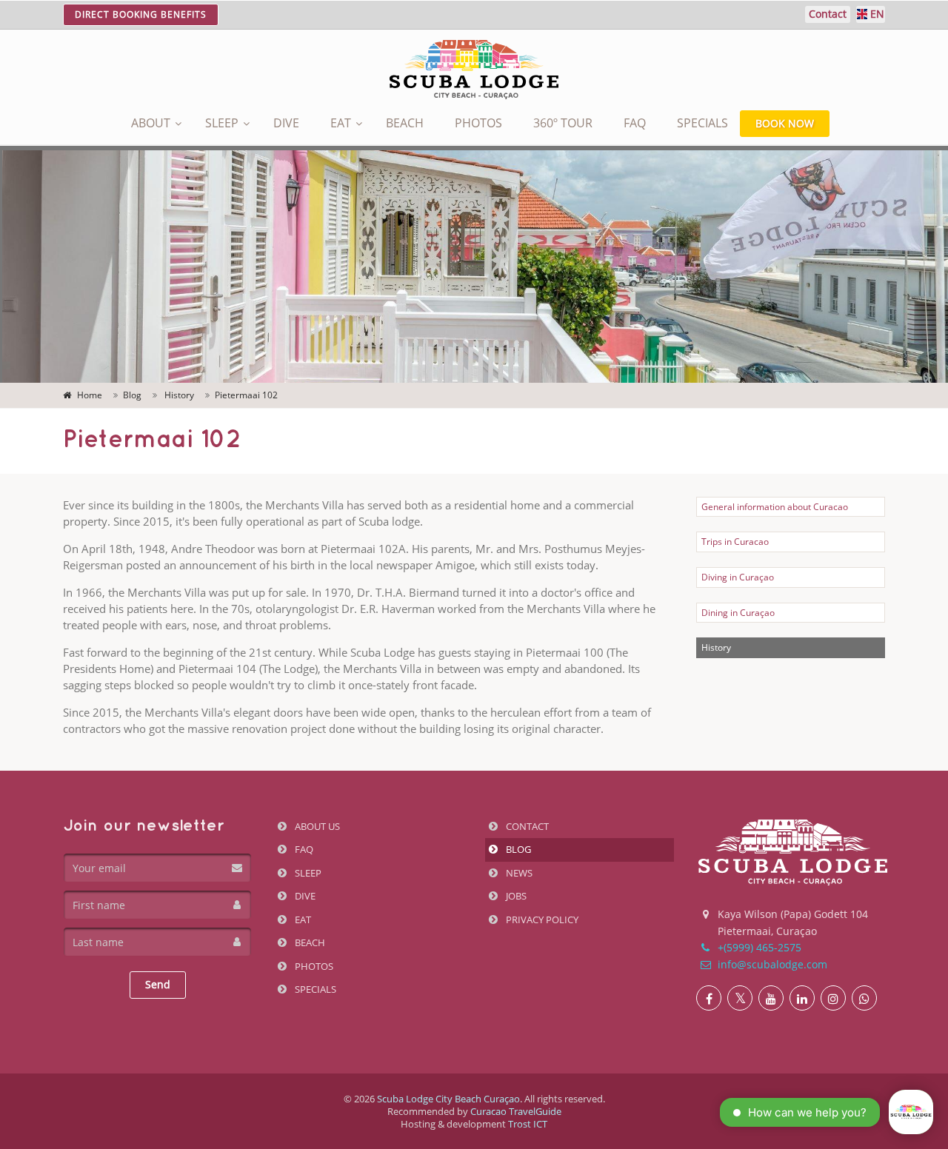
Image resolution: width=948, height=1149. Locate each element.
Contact (526, 826)
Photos (478, 123)
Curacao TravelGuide (515, 1111)
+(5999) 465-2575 (758, 947)
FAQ (635, 123)
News (518, 873)
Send (157, 984)
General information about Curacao (774, 506)
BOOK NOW (784, 123)
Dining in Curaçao (738, 612)
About (150, 123)
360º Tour (562, 123)
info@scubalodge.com (771, 964)
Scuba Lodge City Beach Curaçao (448, 1098)
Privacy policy (541, 919)
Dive (286, 123)
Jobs (515, 895)
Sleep (221, 123)
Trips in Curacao (735, 541)
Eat (340, 123)
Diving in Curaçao (737, 577)
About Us (316, 826)
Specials (702, 123)
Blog (517, 849)
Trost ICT (527, 1123)
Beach (405, 123)
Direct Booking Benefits (141, 14)
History (716, 647)
